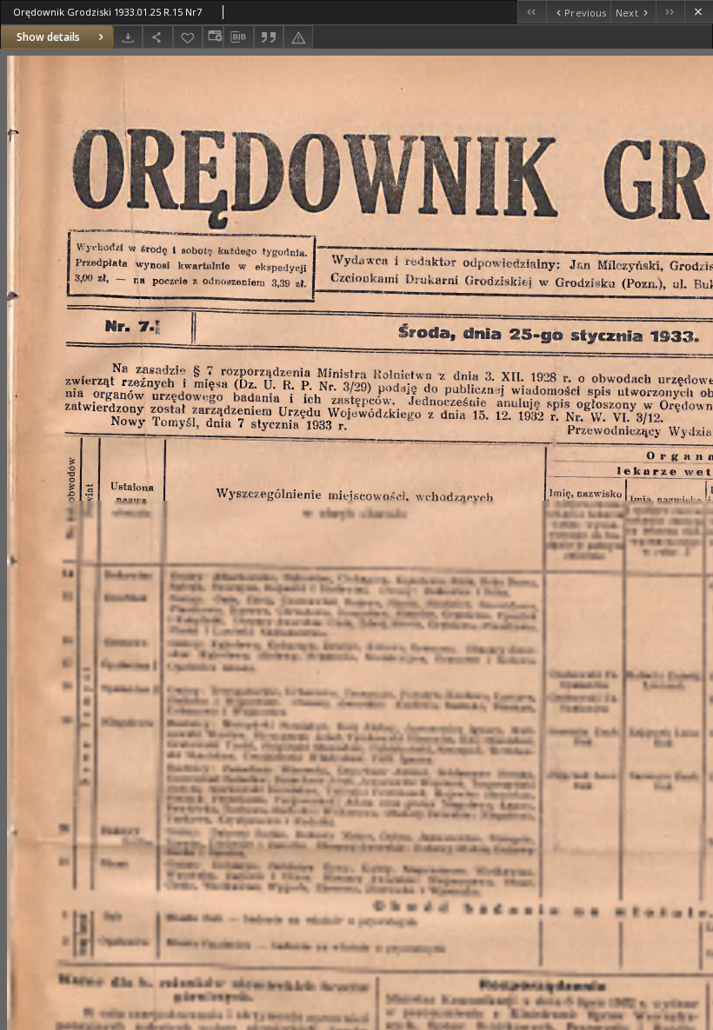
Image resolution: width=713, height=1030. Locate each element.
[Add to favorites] (188, 37)
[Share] (157, 37)
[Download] (128, 37)
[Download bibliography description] (238, 37)
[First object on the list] (531, 11)
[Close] (698, 11)
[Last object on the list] (670, 11)
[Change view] (213, 37)
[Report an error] (298, 37)
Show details (48, 37)
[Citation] (268, 37)
